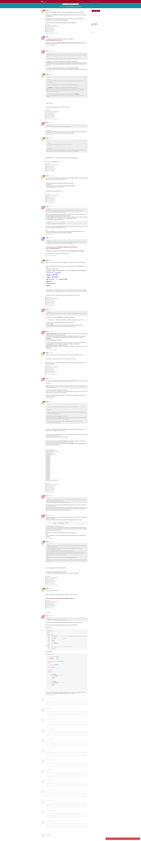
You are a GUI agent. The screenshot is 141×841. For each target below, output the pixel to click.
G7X (55, 12)
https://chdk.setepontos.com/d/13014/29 (53, 40)
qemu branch (59, 317)
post (53, 339)
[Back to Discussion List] (1, 1)
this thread (76, 67)
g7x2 (52, 333)
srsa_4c (49, 76)
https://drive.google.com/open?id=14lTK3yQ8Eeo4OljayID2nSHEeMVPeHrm (60, 598)
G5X (49, 16)
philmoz (49, 53)
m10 (59, 391)
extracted (48, 333)
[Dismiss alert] (139, 839)
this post (49, 61)
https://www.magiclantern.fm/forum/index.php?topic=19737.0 (69, 42)
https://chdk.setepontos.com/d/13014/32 (76, 250)
